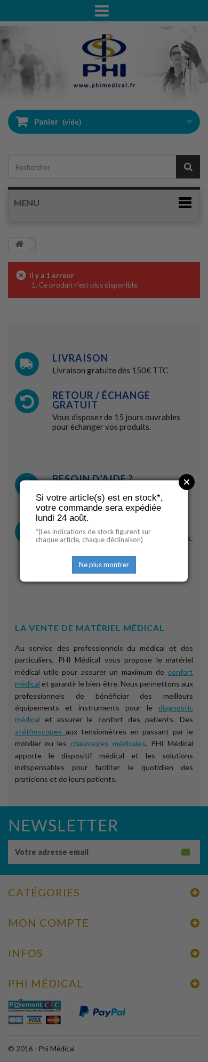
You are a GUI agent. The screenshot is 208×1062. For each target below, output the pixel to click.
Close (187, 482)
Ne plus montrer (104, 564)
